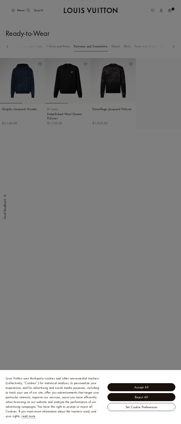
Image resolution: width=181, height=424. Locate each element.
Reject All (141, 397)
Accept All (141, 387)
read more (28, 416)
